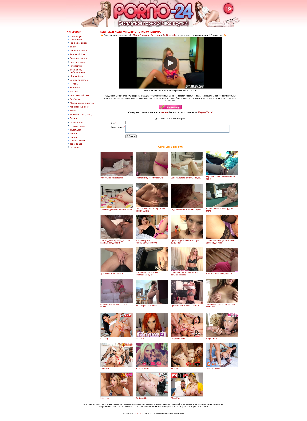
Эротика (74, 137)
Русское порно (77, 126)
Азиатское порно (78, 50)
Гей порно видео (78, 43)
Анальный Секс (78, 54)
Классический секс (79, 95)
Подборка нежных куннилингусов (186, 210)
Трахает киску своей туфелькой (150, 178)
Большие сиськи (78, 58)
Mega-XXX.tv (205, 112)
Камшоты (75, 87)
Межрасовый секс (79, 106)
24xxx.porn (75, 147)
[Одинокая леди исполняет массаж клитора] (170, 109)
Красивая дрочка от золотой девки (116, 210)
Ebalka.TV (140, 339)
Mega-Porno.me (141, 35)
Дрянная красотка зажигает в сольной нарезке (184, 273)
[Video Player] (170, 63)
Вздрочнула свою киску (146, 306)
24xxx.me (156, 35)
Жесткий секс (77, 76)
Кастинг (74, 91)
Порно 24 (137, 413)
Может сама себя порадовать (219, 274)
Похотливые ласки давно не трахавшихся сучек (148, 273)
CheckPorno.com (213, 368)
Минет (73, 110)
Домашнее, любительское (77, 70)
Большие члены (78, 62)
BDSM (73, 46)
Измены (74, 83)
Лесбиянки (75, 99)
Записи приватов (79, 80)
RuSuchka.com (142, 368)
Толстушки (75, 129)
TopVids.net (76, 144)
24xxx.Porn (176, 398)
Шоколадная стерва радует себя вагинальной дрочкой (115, 241)
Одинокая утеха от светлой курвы (186, 178)
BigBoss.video (170, 35)
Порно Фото (76, 39)
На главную (76, 36)
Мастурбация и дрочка (82, 103)
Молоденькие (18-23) (81, 114)
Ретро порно (76, 122)
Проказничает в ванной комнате (185, 306)
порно (164, 112)
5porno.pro (105, 368)
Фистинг (74, 133)
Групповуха (76, 66)
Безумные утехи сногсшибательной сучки (147, 241)
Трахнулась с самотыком (111, 274)
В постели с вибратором (111, 178)
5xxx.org (104, 339)
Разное (73, 118)
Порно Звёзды (77, 140)
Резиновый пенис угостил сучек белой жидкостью (220, 241)
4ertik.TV (174, 368)
